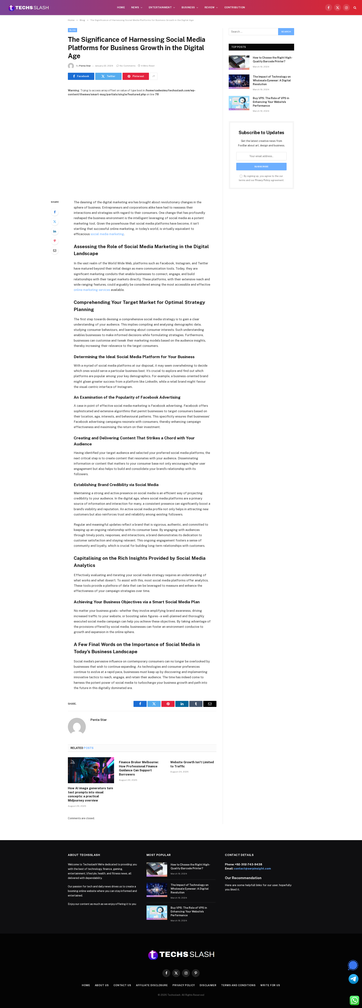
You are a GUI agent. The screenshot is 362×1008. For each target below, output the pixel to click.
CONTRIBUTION (234, 7)
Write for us (270, 985)
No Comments (128, 65)
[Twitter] (54, 221)
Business (188, 7)
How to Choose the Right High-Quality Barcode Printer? (272, 59)
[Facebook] (54, 212)
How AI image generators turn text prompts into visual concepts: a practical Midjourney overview (90, 794)
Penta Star (85, 65)
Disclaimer (208, 985)
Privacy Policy (262, 180)
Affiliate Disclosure (152, 985)
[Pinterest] (54, 241)
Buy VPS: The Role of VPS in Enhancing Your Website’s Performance (271, 102)
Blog (72, 30)
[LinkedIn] (54, 231)
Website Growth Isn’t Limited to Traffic (192, 764)
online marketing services (92, 290)
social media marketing (107, 234)
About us (102, 985)
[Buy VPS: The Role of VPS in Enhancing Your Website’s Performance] (239, 103)
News (135, 7)
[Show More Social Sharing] (153, 76)
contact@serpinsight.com (252, 868)
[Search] (354, 7)
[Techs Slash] (28, 7)
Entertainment (160, 7)
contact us (122, 985)
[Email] (54, 250)
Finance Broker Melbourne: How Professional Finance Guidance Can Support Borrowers (139, 768)
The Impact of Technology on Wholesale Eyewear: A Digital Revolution (272, 80)
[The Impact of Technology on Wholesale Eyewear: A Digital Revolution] (239, 81)
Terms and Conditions (238, 985)
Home (121, 7)
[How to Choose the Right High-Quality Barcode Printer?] (239, 62)
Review (210, 7)
